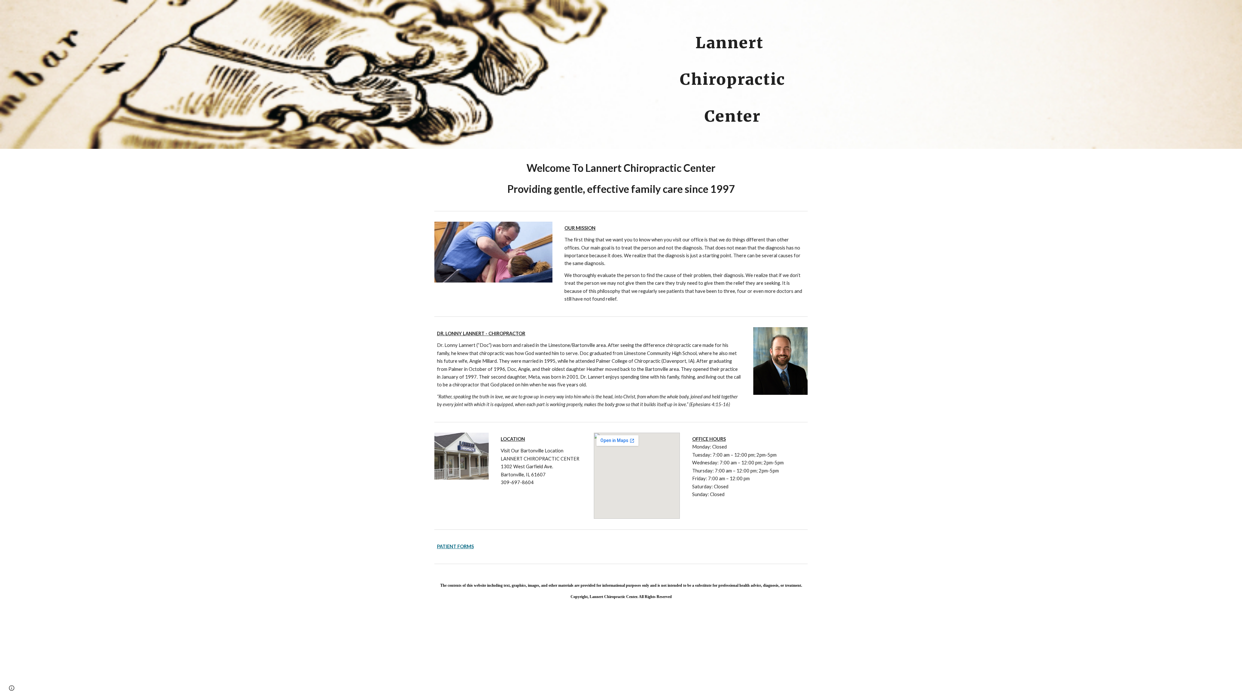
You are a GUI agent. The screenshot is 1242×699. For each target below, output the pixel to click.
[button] (11, 688)
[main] (733, 37)
